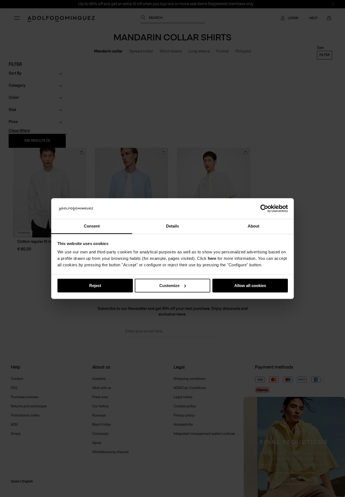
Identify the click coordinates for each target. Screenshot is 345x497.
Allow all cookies (250, 285)
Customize (169, 285)
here (212, 258)
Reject (95, 285)
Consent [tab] (92, 226)
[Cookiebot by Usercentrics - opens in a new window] (264, 209)
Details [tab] (172, 226)
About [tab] (253, 226)
